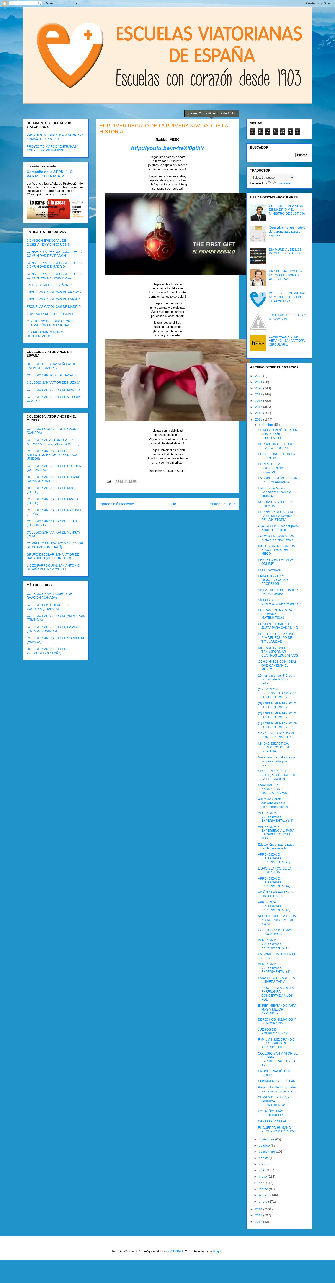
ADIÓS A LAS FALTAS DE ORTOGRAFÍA (276, 894)
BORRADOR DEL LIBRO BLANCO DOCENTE (276, 446)
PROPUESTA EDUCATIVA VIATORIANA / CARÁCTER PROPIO (55, 137)
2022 (259, 376)
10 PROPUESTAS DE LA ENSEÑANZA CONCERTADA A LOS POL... (276, 993)
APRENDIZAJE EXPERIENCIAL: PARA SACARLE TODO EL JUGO (276, 832)
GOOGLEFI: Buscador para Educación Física (278, 527)
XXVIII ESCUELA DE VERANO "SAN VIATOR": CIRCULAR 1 (287, 340)
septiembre (267, 1151)
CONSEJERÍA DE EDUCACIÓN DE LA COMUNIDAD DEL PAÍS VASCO (54, 276)
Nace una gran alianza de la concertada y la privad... (276, 761)
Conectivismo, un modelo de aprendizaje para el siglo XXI (287, 231)
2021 (259, 382)
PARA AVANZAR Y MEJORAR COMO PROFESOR (273, 580)
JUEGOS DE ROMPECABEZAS (273, 1031)
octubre (265, 1145)
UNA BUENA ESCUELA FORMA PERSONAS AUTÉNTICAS (285, 275)
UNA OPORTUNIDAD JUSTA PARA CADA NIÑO (278, 626)
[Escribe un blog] (121, 481)
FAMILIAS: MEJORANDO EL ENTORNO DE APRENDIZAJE (276, 1043)
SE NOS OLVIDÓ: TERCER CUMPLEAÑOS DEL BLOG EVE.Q (277, 434)
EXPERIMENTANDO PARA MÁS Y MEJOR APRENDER (277, 1009)
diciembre (266, 424)
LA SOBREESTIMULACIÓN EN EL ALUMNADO (277, 480)
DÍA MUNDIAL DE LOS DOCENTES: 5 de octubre (288, 251)
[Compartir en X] (126, 481)
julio (262, 1164)
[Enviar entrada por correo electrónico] (109, 481)
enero (263, 1201)
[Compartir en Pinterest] (134, 481)
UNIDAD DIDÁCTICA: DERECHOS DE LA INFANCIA (273, 747)
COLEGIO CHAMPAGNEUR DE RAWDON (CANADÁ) (49, 595)
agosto (264, 1158)
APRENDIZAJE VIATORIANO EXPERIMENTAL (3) (274, 906)
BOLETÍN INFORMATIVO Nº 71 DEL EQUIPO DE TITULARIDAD (287, 297)
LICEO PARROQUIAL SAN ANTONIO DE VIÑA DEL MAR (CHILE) (53, 567)
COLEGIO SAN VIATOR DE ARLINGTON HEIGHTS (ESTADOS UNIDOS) (52, 455)
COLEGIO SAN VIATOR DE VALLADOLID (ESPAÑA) (46, 651)
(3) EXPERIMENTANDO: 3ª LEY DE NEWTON (277, 705)
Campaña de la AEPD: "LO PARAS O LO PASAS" (49, 174)
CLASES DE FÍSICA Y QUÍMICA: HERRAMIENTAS (273, 1101)
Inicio (172, 504)
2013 (259, 1215)
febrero (264, 1195)
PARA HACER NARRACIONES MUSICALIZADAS (272, 789)
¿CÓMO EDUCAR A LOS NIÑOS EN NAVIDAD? (276, 537)
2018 (259, 401)
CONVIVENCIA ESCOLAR (276, 1081)
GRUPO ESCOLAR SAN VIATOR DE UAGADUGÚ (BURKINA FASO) (53, 556)
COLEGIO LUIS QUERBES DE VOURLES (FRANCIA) (49, 607)
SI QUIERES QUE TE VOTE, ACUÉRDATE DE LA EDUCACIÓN (277, 775)
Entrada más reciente (117, 504)
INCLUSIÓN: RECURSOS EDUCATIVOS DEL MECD (276, 549)
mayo (263, 1176)
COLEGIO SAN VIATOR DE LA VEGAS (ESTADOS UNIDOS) (54, 629)
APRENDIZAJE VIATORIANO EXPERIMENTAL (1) (274, 967)
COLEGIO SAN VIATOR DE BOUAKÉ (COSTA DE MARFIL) (53, 479)
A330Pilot (176, 1251)
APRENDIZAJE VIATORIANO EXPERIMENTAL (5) (274, 858)
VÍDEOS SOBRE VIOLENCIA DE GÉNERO (278, 602)
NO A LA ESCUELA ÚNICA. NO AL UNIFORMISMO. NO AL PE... (277, 920)
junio (263, 1170)
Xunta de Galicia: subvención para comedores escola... (274, 802)
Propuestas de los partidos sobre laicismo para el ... (277, 1089)
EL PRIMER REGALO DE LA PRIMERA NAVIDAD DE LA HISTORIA (276, 515)
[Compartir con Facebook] (130, 481)
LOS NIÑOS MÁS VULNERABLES (271, 1113)
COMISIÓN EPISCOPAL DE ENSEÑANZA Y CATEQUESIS (48, 242)
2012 (259, 1222)
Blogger (218, 1251)
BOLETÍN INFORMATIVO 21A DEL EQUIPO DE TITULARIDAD (276, 638)
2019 (259, 394)
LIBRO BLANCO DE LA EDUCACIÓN (274, 870)
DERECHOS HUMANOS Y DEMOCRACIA (277, 1021)
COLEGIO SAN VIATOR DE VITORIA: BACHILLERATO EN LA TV (278, 1059)
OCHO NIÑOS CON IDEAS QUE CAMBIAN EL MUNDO (277, 665)
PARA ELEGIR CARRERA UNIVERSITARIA (276, 979)
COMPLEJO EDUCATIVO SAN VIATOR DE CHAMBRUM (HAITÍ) (55, 545)
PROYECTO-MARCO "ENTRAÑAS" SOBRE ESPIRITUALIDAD (52, 148)
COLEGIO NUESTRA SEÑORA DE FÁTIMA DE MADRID (51, 366)
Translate (284, 183)
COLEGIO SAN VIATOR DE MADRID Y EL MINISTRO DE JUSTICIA (287, 210)
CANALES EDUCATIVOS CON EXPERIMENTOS (276, 735)
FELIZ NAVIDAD (269, 570)
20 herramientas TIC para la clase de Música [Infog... (276, 679)
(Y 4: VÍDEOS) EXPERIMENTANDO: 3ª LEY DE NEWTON (277, 693)
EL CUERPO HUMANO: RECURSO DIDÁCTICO (277, 1129)
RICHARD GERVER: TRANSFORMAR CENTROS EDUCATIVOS (278, 651)
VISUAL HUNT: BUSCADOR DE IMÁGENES (278, 592)
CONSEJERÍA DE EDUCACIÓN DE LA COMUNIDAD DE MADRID (54, 265)
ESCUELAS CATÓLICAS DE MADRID (54, 306)
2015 (259, 419)
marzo (264, 1189)
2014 (259, 1209)
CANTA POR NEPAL (272, 1121)
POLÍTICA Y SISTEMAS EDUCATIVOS (275, 932)
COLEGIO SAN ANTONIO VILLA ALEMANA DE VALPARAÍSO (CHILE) (53, 442)
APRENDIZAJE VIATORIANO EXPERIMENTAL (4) (274, 882)
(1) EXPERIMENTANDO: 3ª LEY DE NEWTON (277, 725)
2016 (259, 413)
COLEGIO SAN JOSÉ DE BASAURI (52, 375)
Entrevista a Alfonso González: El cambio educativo (274, 492)
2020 (259, 388)
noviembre (267, 1139)
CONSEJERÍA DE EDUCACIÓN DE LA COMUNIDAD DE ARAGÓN (54, 253)
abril (262, 1183)
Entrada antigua (222, 504)
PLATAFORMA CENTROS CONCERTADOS (45, 334)
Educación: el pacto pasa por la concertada (276, 846)
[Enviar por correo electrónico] (117, 481)
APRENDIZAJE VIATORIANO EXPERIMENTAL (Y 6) (275, 816)
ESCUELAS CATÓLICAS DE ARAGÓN (54, 292)
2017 (259, 407)
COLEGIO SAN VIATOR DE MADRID (53, 390)
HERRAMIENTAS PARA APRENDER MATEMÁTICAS (275, 614)
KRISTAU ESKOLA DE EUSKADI (50, 314)
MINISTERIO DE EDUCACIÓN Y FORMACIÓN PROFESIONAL (50, 323)
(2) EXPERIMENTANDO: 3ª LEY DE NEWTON (277, 715)
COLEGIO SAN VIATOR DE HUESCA (53, 382)
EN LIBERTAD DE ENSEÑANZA (49, 285)
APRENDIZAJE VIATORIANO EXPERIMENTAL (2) (274, 943)
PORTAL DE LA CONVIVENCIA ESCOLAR (270, 468)
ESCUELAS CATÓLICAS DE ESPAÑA (53, 299)
